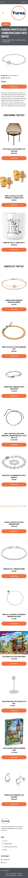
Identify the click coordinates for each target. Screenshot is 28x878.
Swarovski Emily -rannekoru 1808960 (14, 569)
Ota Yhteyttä (13, 873)
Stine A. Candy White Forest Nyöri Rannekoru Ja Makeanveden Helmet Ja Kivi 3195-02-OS (14, 435)
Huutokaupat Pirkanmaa (10, 847)
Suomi (4, 2)
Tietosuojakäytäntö (10, 875)
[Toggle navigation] (3, 13)
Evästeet (20, 873)
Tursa (5, 841)
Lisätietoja (14, 86)
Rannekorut (15, 75)
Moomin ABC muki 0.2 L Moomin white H (14, 242)
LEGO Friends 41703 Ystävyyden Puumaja (14, 656)
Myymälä (6, 24)
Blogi (5, 850)
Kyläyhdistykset (8, 844)
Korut (9, 75)
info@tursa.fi (23, 2)
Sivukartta (20, 875)
